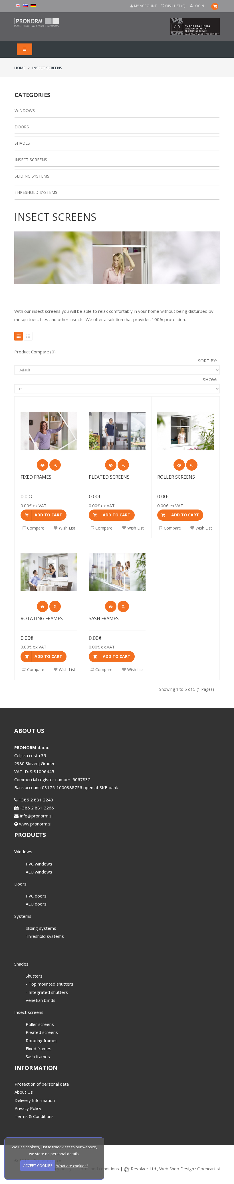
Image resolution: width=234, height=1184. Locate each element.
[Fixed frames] (55, 465)
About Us (24, 1092)
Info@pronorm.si (36, 816)
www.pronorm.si (34, 824)
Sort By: (207, 360)
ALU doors (36, 904)
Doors (22, 127)
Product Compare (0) (35, 352)
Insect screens (47, 67)
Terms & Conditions (34, 1116)
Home (19, 67)
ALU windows (39, 872)
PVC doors (36, 896)
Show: (210, 379)
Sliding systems (32, 176)
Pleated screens (109, 477)
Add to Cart (48, 515)
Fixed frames (36, 477)
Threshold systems (36, 192)
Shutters (34, 976)
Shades (22, 143)
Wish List (67, 528)
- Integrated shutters (47, 992)
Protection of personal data (42, 1084)
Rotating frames (42, 618)
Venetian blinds (40, 1000)
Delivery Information (35, 1100)
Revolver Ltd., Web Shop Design (163, 1168)
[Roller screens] (191, 465)
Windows (25, 110)
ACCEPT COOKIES (38, 1165)
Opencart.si (208, 1168)
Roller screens (176, 477)
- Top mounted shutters (49, 984)
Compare (35, 528)
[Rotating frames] (55, 606)
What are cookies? (72, 1165)
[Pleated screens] (123, 465)
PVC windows (39, 864)
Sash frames (104, 618)
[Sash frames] (123, 606)
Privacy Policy (28, 1108)
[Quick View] (42, 465)
